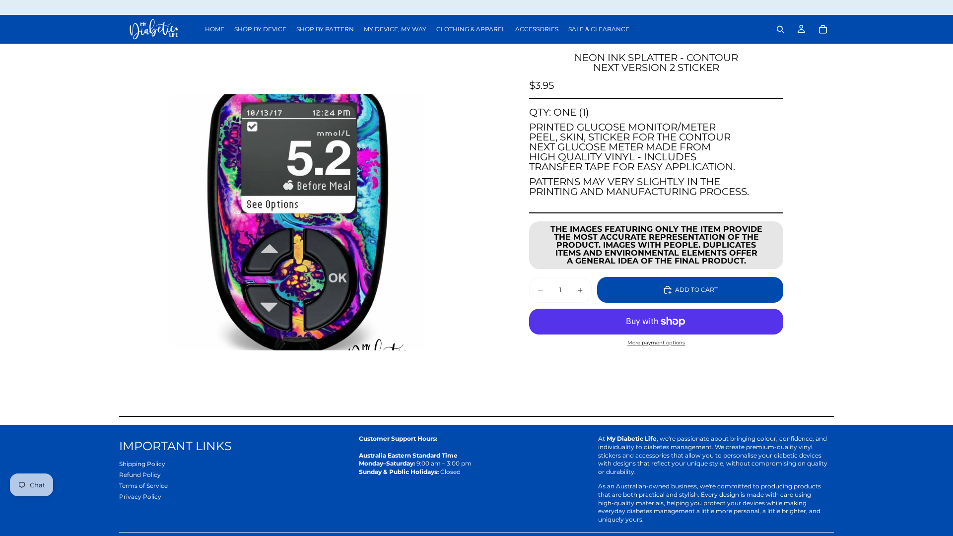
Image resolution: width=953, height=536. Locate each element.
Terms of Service (143, 485)
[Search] (780, 29)
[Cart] (823, 29)
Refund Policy (140, 474)
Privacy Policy (140, 496)
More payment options (656, 342)
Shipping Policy (142, 464)
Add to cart (696, 289)
